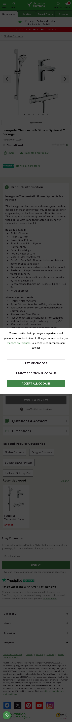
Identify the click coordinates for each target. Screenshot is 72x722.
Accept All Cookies (36, 383)
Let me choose (36, 363)
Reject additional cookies (36, 373)
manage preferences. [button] (19, 343)
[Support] (7, 715)
